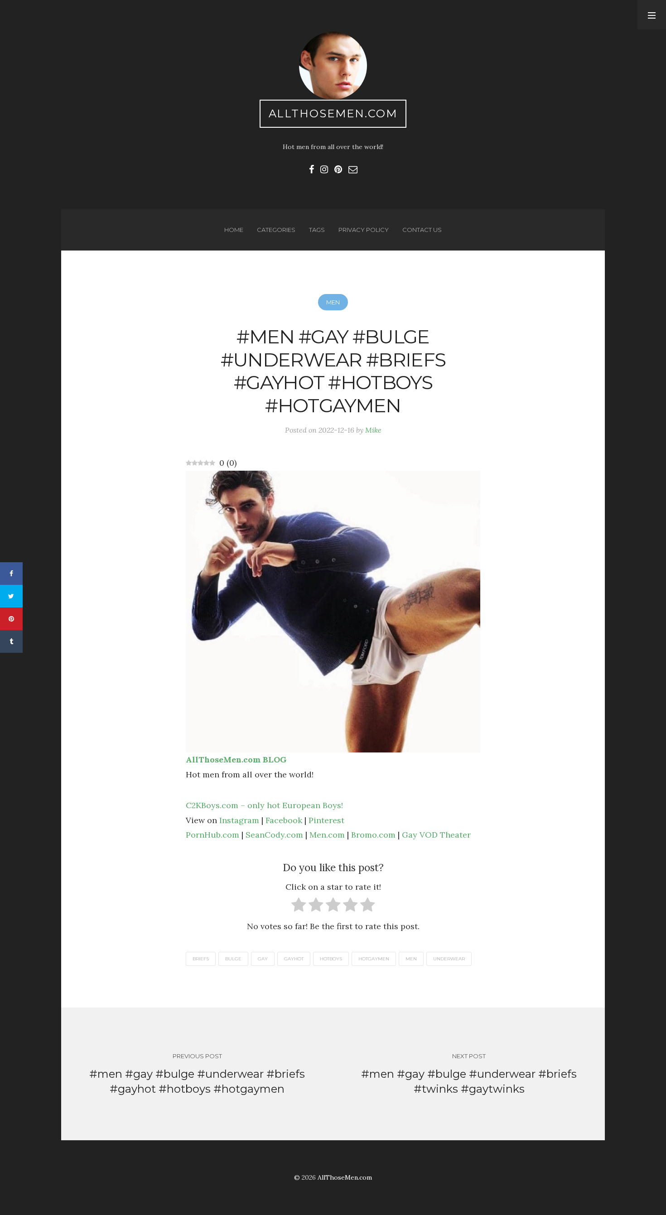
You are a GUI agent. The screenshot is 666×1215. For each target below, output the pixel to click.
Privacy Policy (363, 229)
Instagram (239, 820)
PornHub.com (212, 834)
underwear (449, 959)
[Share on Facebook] (11, 573)
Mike (373, 429)
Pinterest (326, 820)
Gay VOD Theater (436, 834)
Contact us (422, 229)
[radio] (298, 906)
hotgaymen (373, 959)
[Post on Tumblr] (11, 641)
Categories (276, 229)
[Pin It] (11, 619)
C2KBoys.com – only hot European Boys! (264, 805)
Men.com (327, 834)
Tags (317, 229)
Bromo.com (373, 834)
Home (233, 229)
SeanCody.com (274, 834)
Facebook (283, 820)
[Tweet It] (11, 596)
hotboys (331, 959)
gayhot (294, 959)
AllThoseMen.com (333, 113)
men (411, 959)
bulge (233, 959)
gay (263, 959)
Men (333, 302)
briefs (201, 959)
